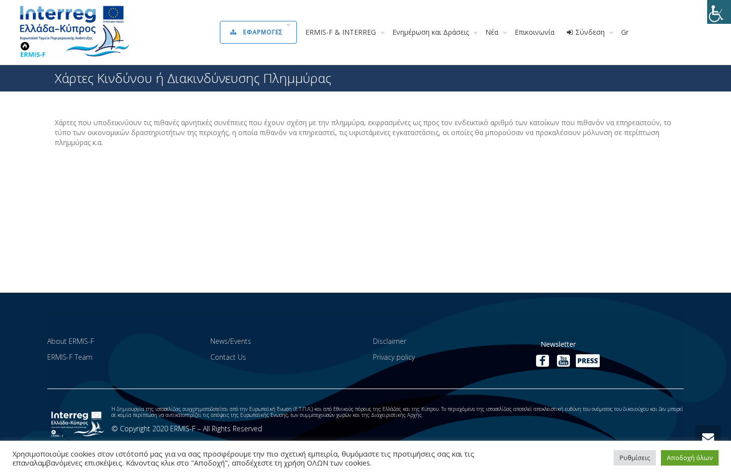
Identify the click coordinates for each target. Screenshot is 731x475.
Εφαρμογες (263, 32)
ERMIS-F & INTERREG (341, 32)
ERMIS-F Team (69, 357)
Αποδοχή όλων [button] (690, 457)
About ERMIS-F (70, 341)
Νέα (492, 32)
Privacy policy (394, 357)
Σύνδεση (590, 32)
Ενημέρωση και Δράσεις (431, 32)
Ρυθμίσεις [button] (635, 457)
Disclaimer (389, 341)
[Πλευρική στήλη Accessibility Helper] (719, 12)
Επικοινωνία (534, 32)
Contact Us (228, 357)
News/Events (230, 341)
